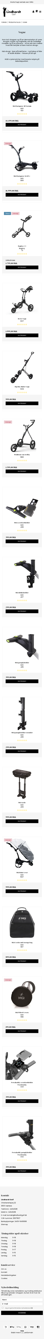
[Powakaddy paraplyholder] (22, 1133)
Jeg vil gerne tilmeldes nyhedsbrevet (20, 1307)
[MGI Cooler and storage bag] (22, 923)
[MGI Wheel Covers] (22, 993)
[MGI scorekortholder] (22, 503)
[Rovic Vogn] (22, 299)
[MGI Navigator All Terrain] (22, 86)
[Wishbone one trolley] (22, 435)
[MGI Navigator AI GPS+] (22, 156)
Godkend (22, 1313)
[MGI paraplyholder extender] (22, 713)
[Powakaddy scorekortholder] (22, 1063)
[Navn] (22, 1299)
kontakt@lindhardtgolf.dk (17, 1215)
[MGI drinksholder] (22, 573)
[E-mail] (22, 1304)
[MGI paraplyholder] (22, 643)
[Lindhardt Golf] (12, 12)
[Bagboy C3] (22, 226)
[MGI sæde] (22, 783)
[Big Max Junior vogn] (22, 367)
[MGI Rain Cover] (22, 853)
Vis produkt (22, 125)
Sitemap (4, 1224)
